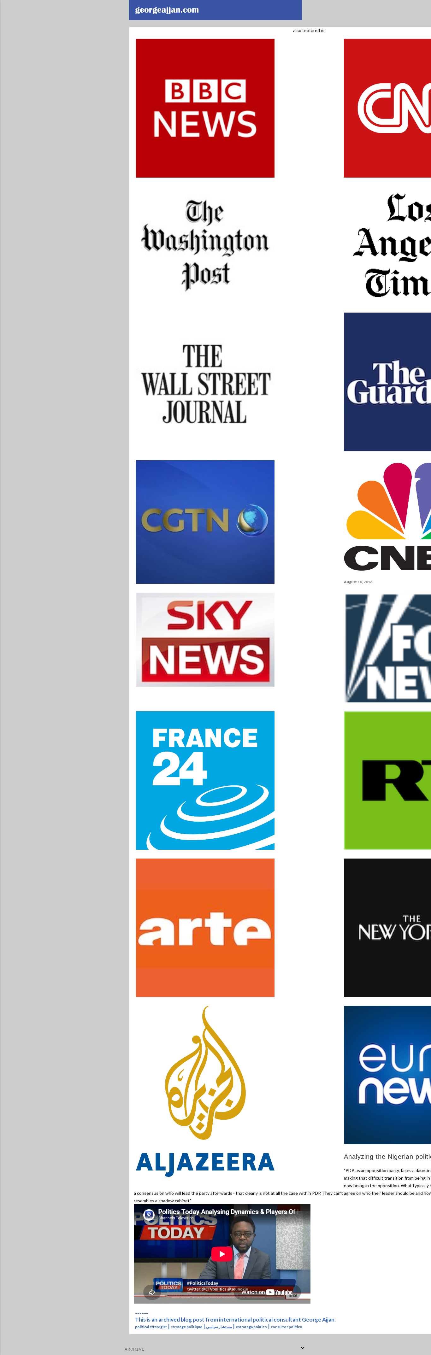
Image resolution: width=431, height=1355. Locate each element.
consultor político (286, 1326)
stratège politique (186, 1326)
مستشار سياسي (219, 1326)
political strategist (151, 1326)
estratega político (251, 1326)
